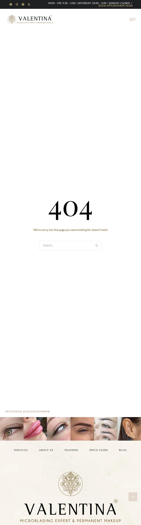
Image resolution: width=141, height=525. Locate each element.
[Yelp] (29, 4)
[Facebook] (10, 4)
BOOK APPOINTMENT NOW (116, 5)
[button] (28, 411)
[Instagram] (16, 4)
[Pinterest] (23, 4)
